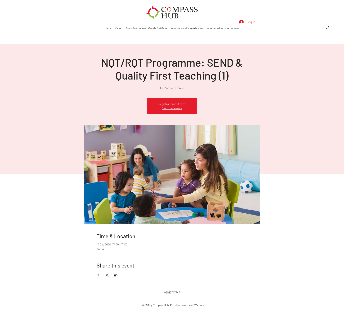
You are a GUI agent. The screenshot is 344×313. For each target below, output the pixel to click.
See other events (172, 108)
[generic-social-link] (328, 28)
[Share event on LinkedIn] (116, 275)
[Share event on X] (107, 275)
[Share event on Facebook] (98, 275)
